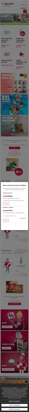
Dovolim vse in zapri (14, 409)
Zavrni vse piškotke (14, 405)
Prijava (6, 203)
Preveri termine (23, 218)
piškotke (19, 387)
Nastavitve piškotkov (14, 401)
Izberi (6, 220)
